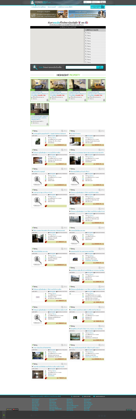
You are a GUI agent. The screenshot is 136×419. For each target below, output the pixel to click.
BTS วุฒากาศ (35, 405)
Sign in (103, 2)
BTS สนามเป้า (87, 405)
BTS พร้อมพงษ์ (87, 402)
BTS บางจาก (70, 401)
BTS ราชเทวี (70, 404)
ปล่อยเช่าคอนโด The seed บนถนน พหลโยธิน (82, 251)
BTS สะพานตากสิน (71, 407)
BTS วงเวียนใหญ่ (88, 404)
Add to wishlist (52, 135)
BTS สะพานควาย (54, 407)
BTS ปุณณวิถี (53, 402)
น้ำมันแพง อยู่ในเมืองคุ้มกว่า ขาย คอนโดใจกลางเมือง (46, 152)
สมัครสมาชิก (86, 3)
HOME (32, 396)
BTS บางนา (87, 401)
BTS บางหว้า (35, 402)
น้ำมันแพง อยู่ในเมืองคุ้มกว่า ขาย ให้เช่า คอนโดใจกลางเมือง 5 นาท (88, 211)
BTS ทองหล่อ (35, 401)
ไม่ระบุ (54, 137)
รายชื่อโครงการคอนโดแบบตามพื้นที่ (52, 396)
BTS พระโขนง (35, 404)
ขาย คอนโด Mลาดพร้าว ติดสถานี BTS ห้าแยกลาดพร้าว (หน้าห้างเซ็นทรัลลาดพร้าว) (39, 118)
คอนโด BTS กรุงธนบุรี (39, 171)
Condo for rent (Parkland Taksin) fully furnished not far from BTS (87, 152)
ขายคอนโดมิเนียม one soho (78, 230)
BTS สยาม (34, 407)
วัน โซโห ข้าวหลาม (76, 133)
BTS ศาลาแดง (53, 405)
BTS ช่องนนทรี (53, 399)
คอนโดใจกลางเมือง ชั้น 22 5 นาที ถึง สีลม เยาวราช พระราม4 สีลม (87, 270)
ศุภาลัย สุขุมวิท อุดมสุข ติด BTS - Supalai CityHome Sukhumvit (49, 133)
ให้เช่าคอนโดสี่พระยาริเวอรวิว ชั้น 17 (80, 171)
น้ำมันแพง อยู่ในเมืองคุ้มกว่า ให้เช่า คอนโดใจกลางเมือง (85, 192)
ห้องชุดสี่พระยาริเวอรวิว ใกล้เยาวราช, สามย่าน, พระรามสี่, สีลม (86, 328)
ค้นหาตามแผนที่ (52, 7)
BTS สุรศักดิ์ (87, 407)
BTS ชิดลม (69, 399)
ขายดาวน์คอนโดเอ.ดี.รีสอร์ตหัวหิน (42, 347)
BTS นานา (52, 401)
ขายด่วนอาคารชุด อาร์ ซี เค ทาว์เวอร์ (42, 192)
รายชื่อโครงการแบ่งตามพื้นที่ (65, 7)
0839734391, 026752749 (91, 356)
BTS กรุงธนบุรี (35, 399)
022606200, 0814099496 (91, 260)
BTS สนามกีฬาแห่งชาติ (72, 405)
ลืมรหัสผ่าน (92, 3)
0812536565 (51, 375)
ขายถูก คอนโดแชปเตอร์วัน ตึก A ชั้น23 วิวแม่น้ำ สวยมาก (85, 347)
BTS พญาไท (70, 402)
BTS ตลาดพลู (87, 399)
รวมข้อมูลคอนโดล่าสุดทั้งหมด (38, 7)
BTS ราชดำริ (53, 404)
